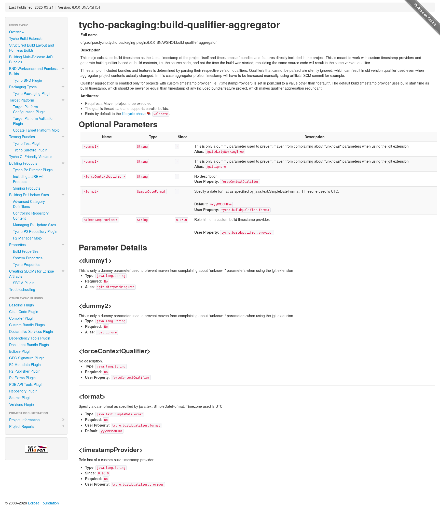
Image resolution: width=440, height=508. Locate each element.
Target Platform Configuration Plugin (29, 109)
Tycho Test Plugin (27, 143)
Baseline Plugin (21, 304)
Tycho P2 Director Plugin (33, 169)
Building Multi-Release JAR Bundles (31, 59)
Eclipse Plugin (20, 351)
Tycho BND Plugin (27, 80)
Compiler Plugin (22, 318)
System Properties (28, 257)
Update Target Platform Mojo (36, 130)
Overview (16, 31)
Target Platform (21, 100)
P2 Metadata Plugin (25, 364)
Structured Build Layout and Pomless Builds (31, 48)
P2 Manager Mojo (27, 238)
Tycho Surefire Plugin (30, 149)
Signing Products (26, 188)
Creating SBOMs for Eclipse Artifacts (31, 274)
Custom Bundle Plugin (27, 324)
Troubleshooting (22, 289)
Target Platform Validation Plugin (33, 121)
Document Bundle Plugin (29, 344)
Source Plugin (20, 397)
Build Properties (25, 251)
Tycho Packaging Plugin (32, 93)
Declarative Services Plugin (31, 331)
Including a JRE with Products (29, 179)
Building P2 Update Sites (29, 194)
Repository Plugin (23, 390)
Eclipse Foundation (43, 502)
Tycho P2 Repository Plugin (35, 231)
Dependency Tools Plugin (29, 338)
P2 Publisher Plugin (24, 371)
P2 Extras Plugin (22, 377)
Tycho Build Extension (27, 38)
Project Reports (21, 426)
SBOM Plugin (23, 282)
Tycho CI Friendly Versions (30, 156)
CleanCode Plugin (23, 311)
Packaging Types (23, 86)
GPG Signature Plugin (27, 357)
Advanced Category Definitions (29, 204)
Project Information (24, 419)
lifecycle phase (134, 113)
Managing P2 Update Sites (34, 224)
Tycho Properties (26, 264)
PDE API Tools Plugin (26, 384)
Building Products (23, 163)
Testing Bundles (22, 136)
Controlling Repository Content (31, 215)
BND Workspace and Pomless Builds (33, 71)
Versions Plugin (21, 404)
